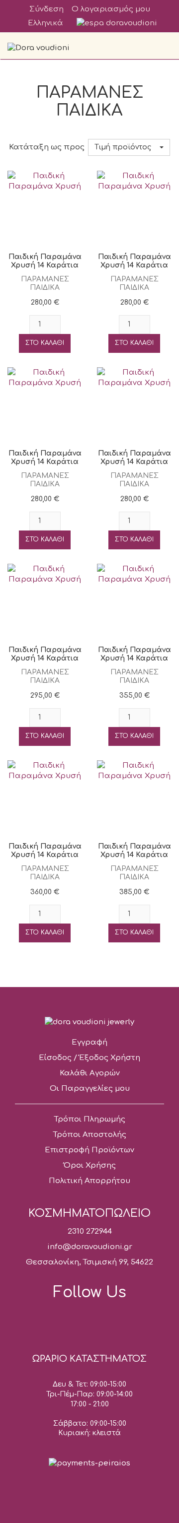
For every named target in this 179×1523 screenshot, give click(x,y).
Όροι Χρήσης (90, 1165)
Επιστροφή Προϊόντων (89, 1150)
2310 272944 (90, 1231)
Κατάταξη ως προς (47, 147)
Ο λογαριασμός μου (111, 9)
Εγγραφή (89, 1042)
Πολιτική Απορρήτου (89, 1181)
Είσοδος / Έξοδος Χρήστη (89, 1058)
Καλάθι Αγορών (90, 1073)
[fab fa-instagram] (89, 1318)
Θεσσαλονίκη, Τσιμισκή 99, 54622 (89, 1262)
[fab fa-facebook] (54, 1318)
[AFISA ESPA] (117, 23)
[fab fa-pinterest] (124, 1318)
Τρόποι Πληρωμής (89, 1119)
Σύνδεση (46, 9)
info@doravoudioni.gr (89, 1247)
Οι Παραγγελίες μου (90, 1088)
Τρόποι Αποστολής (89, 1134)
